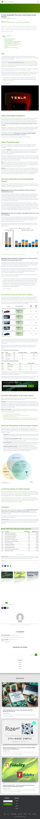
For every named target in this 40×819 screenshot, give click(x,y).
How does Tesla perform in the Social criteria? (11, 42)
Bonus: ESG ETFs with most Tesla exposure (11, 47)
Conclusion (6, 46)
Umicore (2, 272)
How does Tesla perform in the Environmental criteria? (13, 41)
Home (2, 22)
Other (20, 668)
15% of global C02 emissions (18, 494)
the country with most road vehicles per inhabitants (13, 492)
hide (3, 36)
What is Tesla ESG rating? (8, 40)
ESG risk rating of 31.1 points (22, 149)
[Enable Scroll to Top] (38, 817)
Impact (20, 666)
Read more (11, 716)
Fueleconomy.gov (9, 302)
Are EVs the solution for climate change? (10, 45)
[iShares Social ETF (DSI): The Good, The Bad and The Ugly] (32, 575)
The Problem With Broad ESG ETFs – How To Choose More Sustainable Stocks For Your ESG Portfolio (7, 579)
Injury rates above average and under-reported (11, 414)
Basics (20, 662)
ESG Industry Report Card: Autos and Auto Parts (17, 168)
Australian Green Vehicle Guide (20, 373)
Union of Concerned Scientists (12, 371)
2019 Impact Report (8, 132)
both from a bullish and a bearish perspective (23, 70)
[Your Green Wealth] (8, 2)
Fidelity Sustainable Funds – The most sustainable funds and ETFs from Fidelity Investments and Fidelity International (18, 786)
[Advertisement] (20, 593)
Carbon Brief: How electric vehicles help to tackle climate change (13, 254)
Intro (5, 37)
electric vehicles (5, 604)
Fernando (6, 639)
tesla (13, 604)
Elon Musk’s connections (5, 483)
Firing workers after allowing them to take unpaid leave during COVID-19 (16, 415)
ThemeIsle (23, 816)
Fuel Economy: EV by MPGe (6, 336)
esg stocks (10, 604)
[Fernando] (20, 616)
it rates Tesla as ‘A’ (26, 163)
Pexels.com (11, 111)
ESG (5, 22)
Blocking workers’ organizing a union (10, 416)
